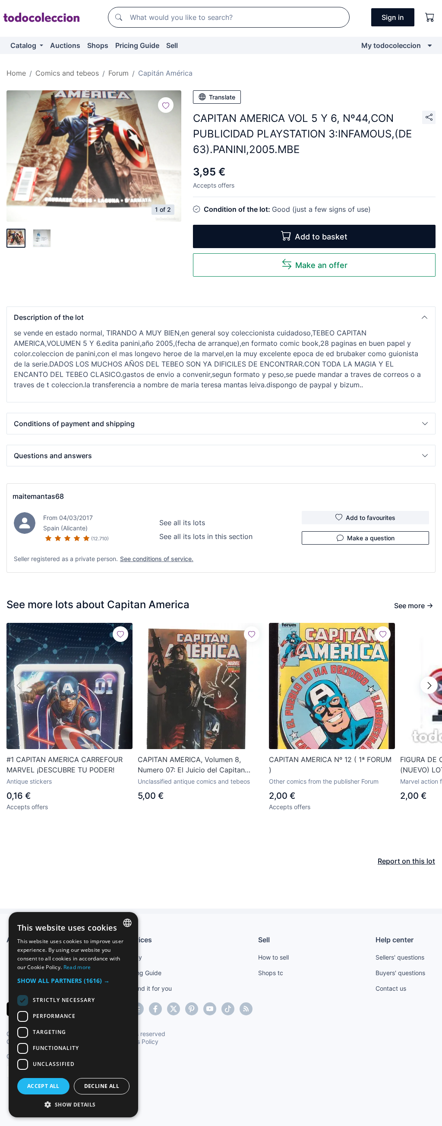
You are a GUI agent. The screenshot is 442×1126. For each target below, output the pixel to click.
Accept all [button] (43, 1086)
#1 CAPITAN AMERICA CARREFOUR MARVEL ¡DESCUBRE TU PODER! (64, 764)
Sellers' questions (400, 957)
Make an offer (321, 265)
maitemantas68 (38, 496)
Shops (97, 45)
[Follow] (166, 105)
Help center (395, 939)
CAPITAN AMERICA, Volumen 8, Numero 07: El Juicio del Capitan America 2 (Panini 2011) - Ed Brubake (198, 765)
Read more (77, 967)
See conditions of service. (156, 558)
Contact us (391, 988)
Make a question (371, 538)
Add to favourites (370, 517)
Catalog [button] (24, 45)
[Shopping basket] (430, 17)
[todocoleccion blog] (246, 1008)
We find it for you (148, 988)
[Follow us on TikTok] (227, 1008)
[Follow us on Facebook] (155, 1008)
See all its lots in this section (206, 536)
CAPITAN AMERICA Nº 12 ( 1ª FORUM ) (330, 764)
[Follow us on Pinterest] (191, 1008)
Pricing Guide (137, 45)
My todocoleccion (391, 45)
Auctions (65, 45)
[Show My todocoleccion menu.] (429, 45)
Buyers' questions (400, 972)
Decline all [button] (101, 1086)
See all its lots (182, 522)
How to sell (273, 957)
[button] (221, 317)
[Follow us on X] (173, 1008)
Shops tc (270, 972)
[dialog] (73, 1014)
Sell (172, 45)
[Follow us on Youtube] (209, 1008)
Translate (222, 97)
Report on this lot (406, 861)
